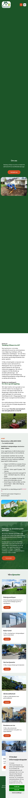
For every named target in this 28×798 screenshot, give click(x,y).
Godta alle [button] (16, 786)
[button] (25, 5)
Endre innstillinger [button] (17, 792)
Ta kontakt (9, 558)
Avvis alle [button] (16, 789)
